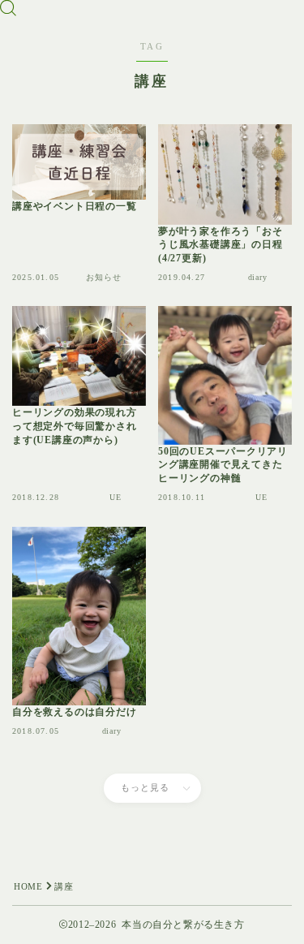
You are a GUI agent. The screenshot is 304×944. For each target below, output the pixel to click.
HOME (28, 886)
